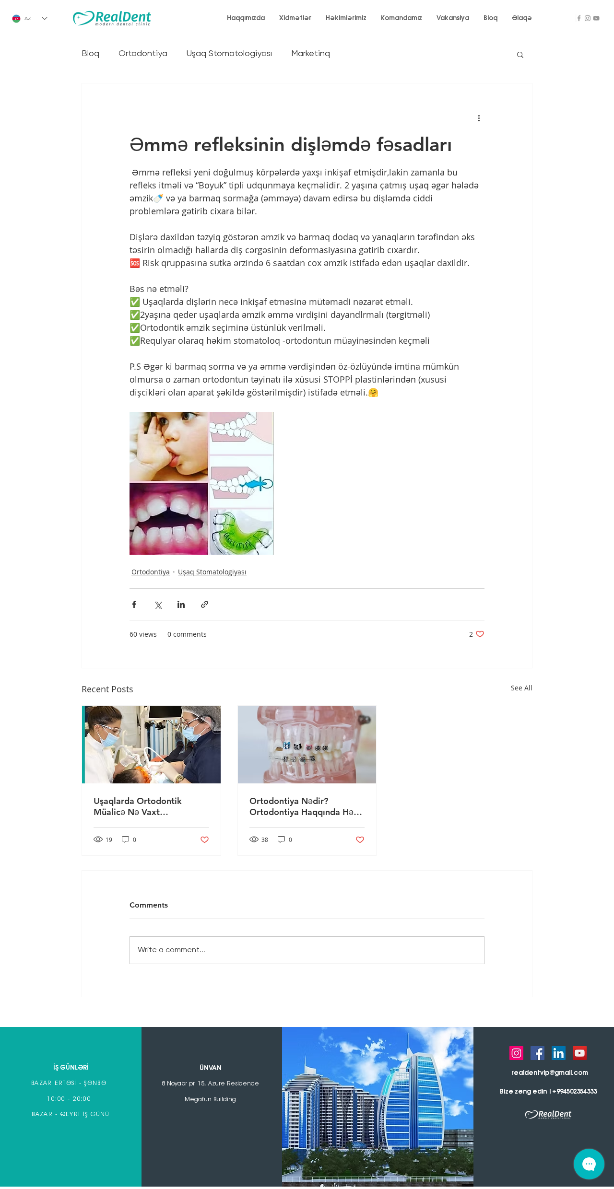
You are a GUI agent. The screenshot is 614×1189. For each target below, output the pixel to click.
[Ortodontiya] (307, 744)
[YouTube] (596, 18)
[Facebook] (579, 18)
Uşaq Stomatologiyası (229, 53)
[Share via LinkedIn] (181, 604)
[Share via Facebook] (134, 604)
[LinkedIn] (559, 1053)
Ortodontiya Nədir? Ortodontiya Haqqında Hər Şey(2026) (303, 806)
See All (521, 687)
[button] (520, 54)
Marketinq (310, 53)
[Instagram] (587, 18)
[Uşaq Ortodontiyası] (151, 744)
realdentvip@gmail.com (549, 1073)
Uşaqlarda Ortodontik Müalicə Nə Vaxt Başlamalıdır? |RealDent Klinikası (141, 806)
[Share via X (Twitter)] (157, 604)
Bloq (90, 53)
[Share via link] (204, 604)
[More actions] (478, 118)
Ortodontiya (142, 53)
